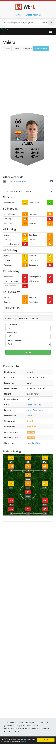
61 (28, 457)
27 (25, 285)
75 (25, 202)
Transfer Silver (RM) (16, 181)
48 (50, 218)
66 (50, 255)
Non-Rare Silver (34, 443)
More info (24, 741)
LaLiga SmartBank (35, 410)
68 (50, 260)
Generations (41, 48)
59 (50, 239)
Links (7, 48)
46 (11, 509)
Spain (29, 415)
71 (25, 255)
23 (50, 281)
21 (25, 276)
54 (50, 244)
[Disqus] (28, 621)
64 (25, 214)
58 (25, 265)
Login (18, 14)
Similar (16, 48)
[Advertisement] (28, 81)
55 (50, 223)
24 (50, 276)
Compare (27, 48)
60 (25, 235)
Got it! (46, 740)
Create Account (33, 14)
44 (28, 491)
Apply (28, 352)
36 (50, 301)
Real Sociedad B (34, 404)
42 (25, 281)
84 (50, 202)
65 (25, 239)
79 (25, 260)
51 (50, 214)
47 (50, 297)
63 (25, 218)
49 (50, 265)
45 (25, 244)
